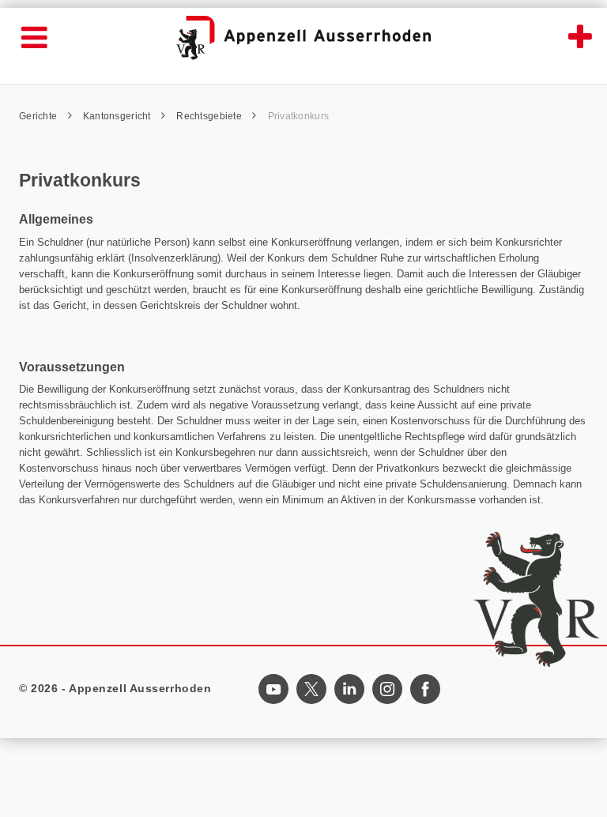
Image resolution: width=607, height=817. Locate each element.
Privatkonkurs (299, 116)
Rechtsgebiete (210, 116)
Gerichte (39, 116)
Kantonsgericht (118, 116)
